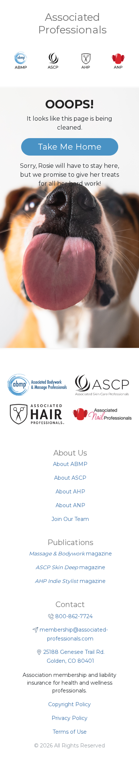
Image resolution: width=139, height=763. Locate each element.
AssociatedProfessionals (72, 23)
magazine (70, 553)
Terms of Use (70, 731)
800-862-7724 (74, 616)
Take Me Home (70, 147)
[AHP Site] (37, 414)
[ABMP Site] (37, 385)
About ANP (70, 505)
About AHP (70, 491)
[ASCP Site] (102, 384)
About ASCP (70, 478)
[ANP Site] (102, 414)
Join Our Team (70, 519)
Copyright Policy (69, 704)
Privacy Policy (69, 718)
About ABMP (70, 464)
